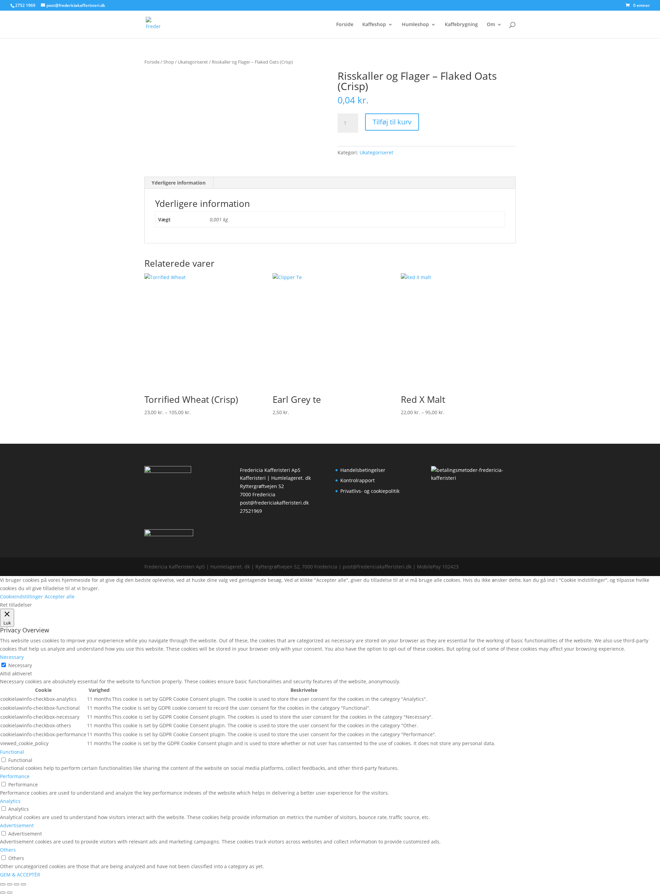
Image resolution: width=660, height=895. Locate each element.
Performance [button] (15, 776)
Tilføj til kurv (392, 121)
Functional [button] (12, 752)
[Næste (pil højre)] (9, 893)
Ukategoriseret (193, 62)
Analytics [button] (10, 801)
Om (491, 24)
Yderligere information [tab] (179, 182)
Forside (344, 24)
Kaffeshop (374, 24)
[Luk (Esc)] (23, 884)
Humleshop (415, 24)
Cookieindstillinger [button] (21, 596)
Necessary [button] (12, 657)
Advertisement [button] (17, 825)
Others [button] (8, 850)
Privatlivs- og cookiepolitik (369, 491)
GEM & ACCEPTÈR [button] (20, 874)
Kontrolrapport (357, 480)
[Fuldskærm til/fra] (9, 884)
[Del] (16, 884)
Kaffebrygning (461, 24)
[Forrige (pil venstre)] (3, 893)
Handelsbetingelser (362, 470)
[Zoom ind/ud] (3, 884)
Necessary (20, 665)
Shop (168, 62)
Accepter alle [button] (60, 596)
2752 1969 (25, 5)
